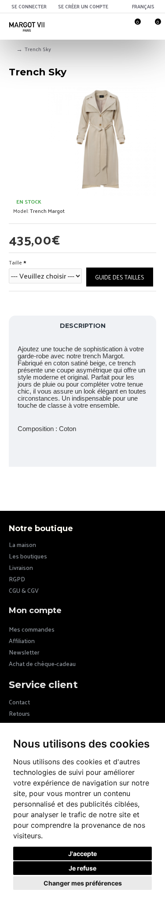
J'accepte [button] (82, 853)
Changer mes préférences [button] (83, 883)
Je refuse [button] (82, 868)
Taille (15, 262)
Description (83, 326)
